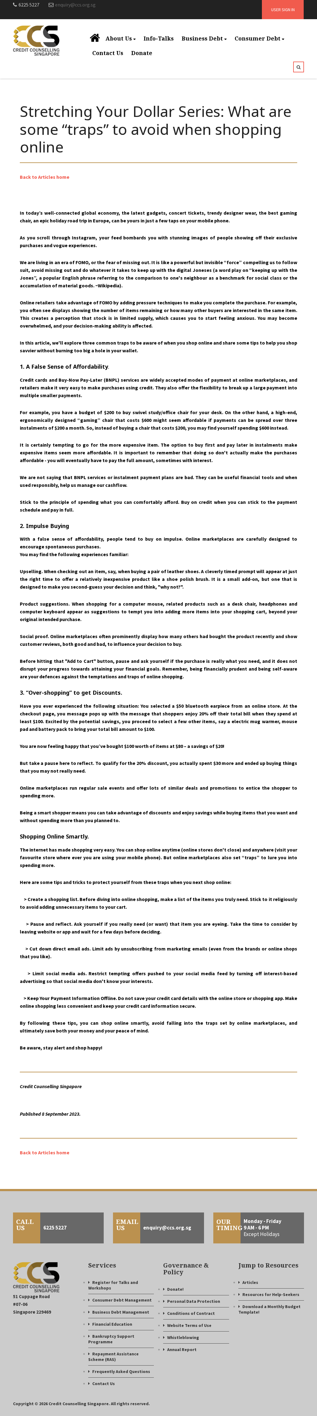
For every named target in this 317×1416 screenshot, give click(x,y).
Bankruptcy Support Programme (111, 1339)
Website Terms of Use (189, 1325)
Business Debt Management (120, 1312)
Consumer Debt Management (122, 1300)
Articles (250, 1282)
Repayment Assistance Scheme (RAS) (113, 1356)
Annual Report (182, 1349)
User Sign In (283, 9)
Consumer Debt (257, 38)
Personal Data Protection (193, 1301)
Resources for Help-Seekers (270, 1294)
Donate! (175, 1289)
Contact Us (107, 53)
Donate (141, 53)
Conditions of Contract (191, 1313)
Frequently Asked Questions (121, 1371)
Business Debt (202, 38)
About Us (119, 38)
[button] (298, 67)
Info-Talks (159, 38)
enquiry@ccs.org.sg (75, 5)
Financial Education (112, 1324)
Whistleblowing (183, 1337)
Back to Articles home (44, 177)
